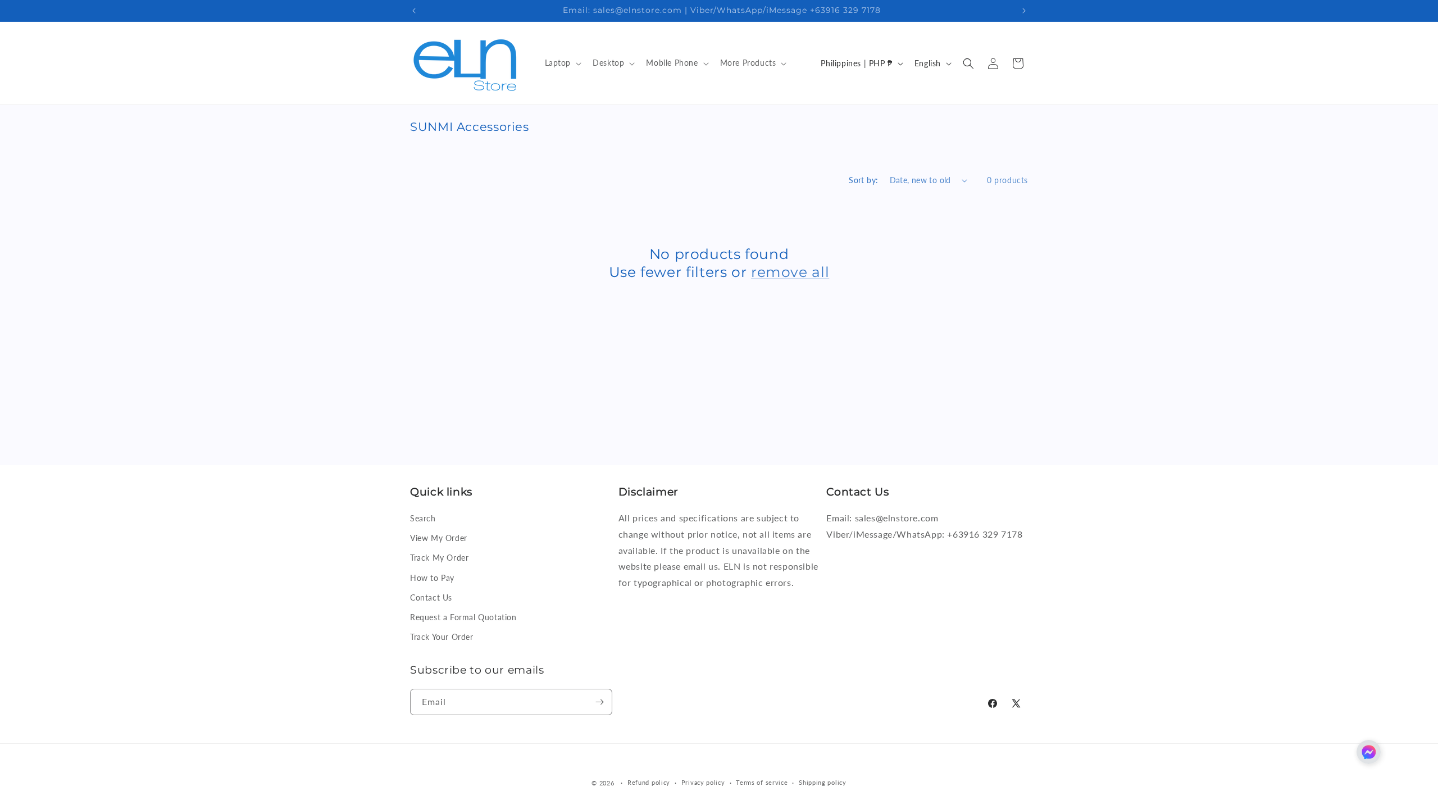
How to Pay (432, 578)
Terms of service (762, 782)
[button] (562, 63)
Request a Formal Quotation (463, 617)
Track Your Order (442, 637)
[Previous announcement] (414, 10)
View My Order (438, 538)
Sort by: (863, 180)
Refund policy (648, 782)
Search (423, 518)
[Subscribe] (599, 702)
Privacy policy (703, 782)
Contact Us (431, 597)
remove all (790, 271)
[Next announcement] (1024, 10)
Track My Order (439, 557)
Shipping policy (823, 782)
